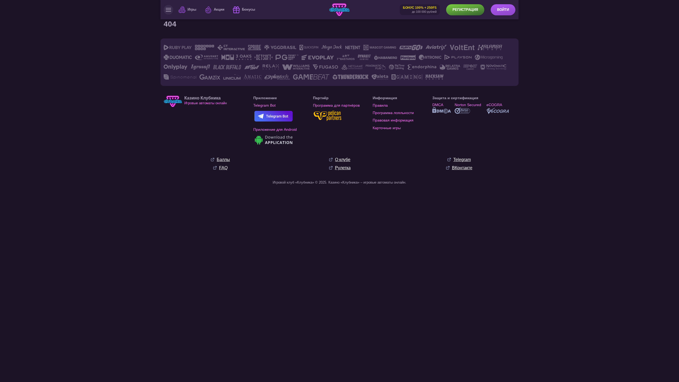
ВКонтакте (462, 168)
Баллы (223, 159)
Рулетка (343, 168)
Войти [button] (503, 10)
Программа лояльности (393, 113)
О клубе (342, 159)
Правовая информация (393, 120)
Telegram (462, 159)
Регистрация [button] (465, 10)
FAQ (223, 168)
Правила (380, 105)
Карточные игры (387, 128)
